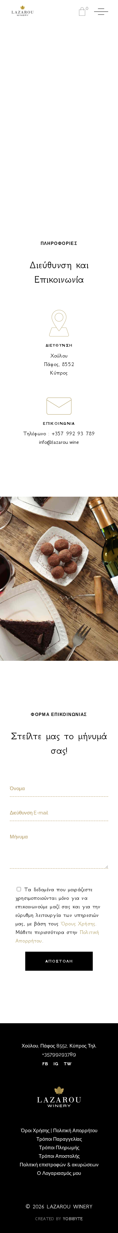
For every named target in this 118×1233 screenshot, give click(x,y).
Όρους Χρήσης (78, 923)
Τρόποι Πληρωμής (59, 1148)
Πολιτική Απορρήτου (75, 1131)
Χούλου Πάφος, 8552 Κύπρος (59, 364)
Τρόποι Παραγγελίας (59, 1139)
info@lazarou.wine (59, 442)
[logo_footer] (59, 1097)
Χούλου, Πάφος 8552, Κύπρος (54, 1046)
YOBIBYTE (73, 1218)
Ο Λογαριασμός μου (59, 1173)
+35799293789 (59, 1054)
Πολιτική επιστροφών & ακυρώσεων (59, 1165)
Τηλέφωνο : (59, 433)
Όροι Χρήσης (36, 1131)
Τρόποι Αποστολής (59, 1156)
